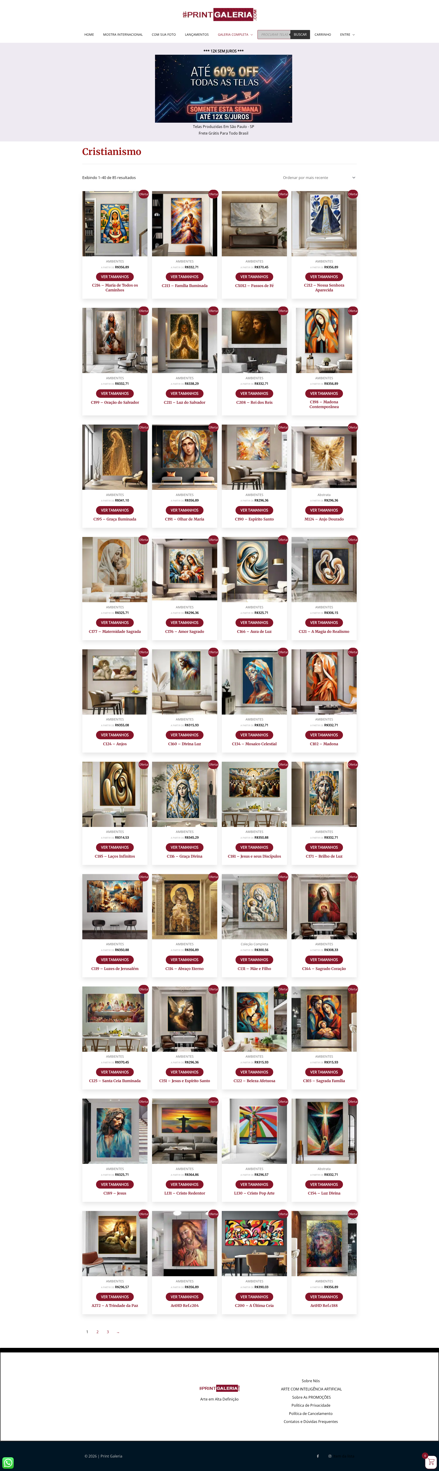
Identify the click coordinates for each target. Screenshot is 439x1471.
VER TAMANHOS (115, 276)
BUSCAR (300, 34)
